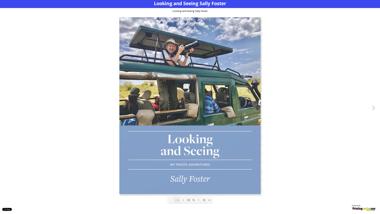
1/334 (177, 200)
